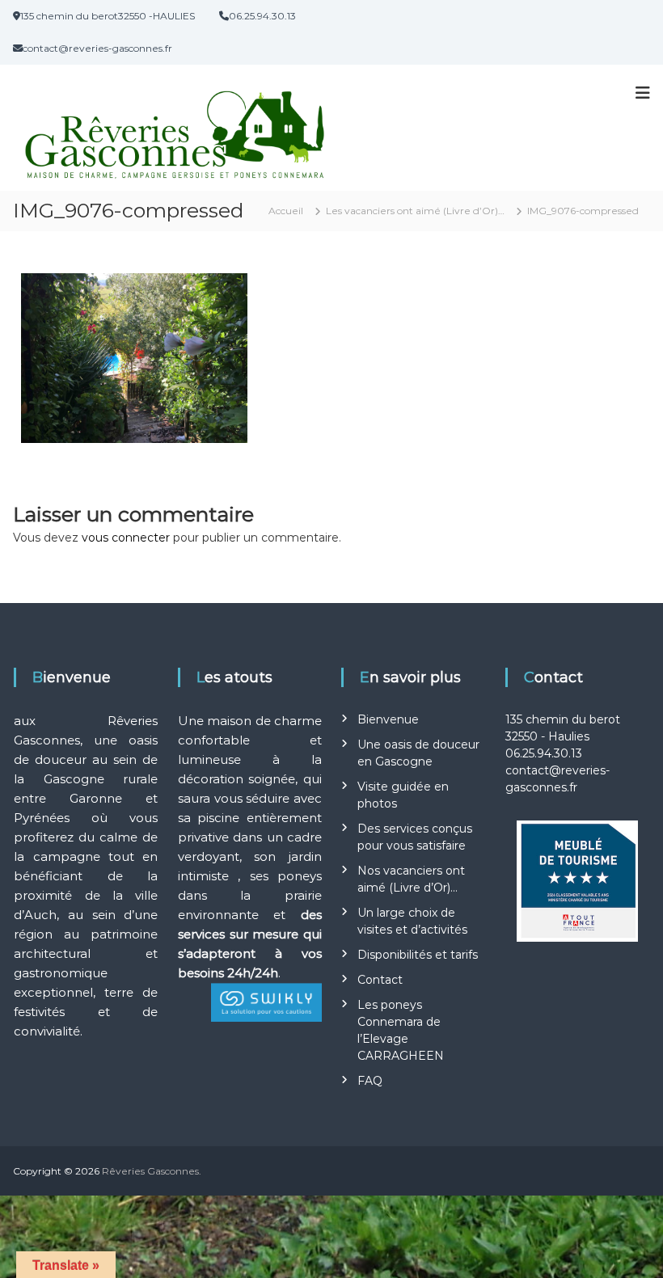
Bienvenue (388, 719)
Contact (380, 979)
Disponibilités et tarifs (417, 954)
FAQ (369, 1080)
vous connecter (126, 537)
